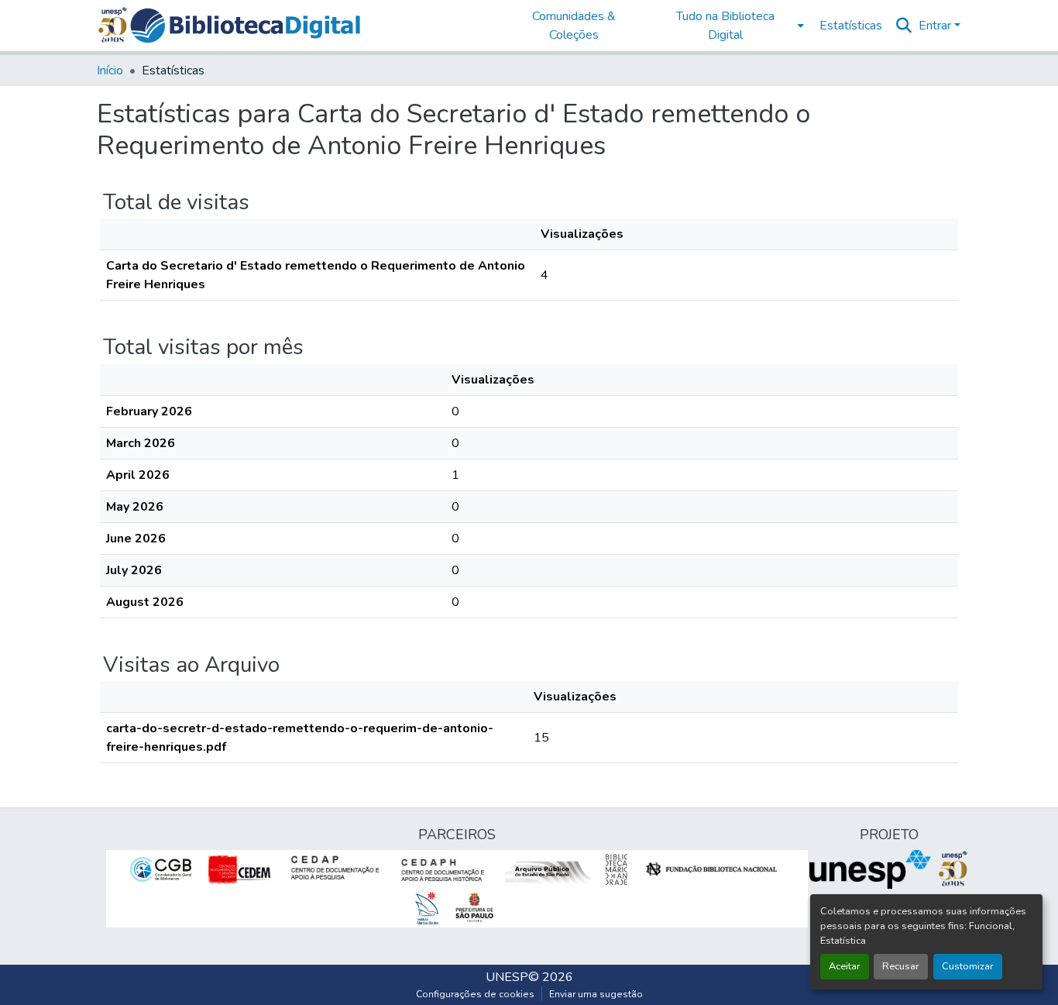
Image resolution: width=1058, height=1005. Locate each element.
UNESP (507, 977)
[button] (245, 25)
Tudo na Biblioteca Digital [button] (725, 25)
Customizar (968, 966)
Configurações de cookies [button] (475, 994)
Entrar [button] (936, 25)
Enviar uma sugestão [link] (596, 994)
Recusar (900, 966)
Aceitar (844, 966)
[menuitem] (730, 25)
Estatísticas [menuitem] (850, 25)
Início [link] (110, 70)
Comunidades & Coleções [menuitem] (574, 25)
